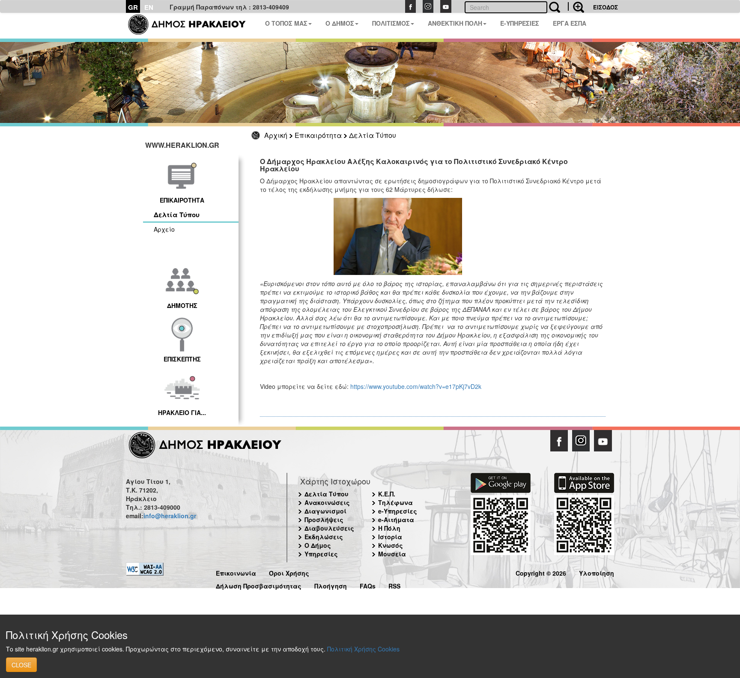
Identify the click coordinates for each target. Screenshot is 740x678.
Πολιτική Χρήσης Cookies (363, 649)
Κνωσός (390, 545)
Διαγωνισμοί (325, 511)
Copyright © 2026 (541, 572)
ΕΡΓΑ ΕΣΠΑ (569, 23)
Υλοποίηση (596, 572)
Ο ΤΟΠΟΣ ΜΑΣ (286, 23)
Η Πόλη (389, 528)
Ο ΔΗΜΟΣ (339, 23)
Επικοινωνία (236, 572)
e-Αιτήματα (396, 519)
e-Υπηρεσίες (397, 511)
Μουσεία (392, 554)
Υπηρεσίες (321, 554)
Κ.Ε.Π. (386, 494)
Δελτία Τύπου (372, 135)
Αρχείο (164, 229)
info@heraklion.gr (169, 515)
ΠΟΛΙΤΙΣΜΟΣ (391, 23)
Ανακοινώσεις (327, 502)
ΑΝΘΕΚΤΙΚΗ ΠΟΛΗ (455, 23)
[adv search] (576, 6)
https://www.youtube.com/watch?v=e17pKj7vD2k (415, 386)
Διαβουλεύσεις (329, 528)
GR (133, 7)
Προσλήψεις (323, 519)
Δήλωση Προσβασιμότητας (258, 585)
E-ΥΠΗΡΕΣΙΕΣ (519, 23)
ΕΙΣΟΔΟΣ (605, 7)
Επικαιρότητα (318, 135)
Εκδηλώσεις (323, 536)
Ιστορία (390, 536)
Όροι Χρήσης (289, 572)
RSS (394, 585)
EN (148, 7)
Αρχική (275, 135)
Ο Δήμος (317, 545)
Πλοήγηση (330, 585)
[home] (192, 26)
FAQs (368, 585)
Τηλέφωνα (395, 502)
